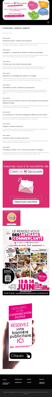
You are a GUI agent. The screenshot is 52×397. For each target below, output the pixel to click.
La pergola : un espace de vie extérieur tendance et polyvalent (23, 52)
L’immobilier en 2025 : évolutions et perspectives (19, 87)
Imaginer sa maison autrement (13, 126)
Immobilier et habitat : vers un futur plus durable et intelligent (23, 150)
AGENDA (29, 379)
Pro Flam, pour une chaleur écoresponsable (17, 64)
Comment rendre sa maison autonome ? (16, 138)
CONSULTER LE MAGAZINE (6, 383)
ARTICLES (41, 379)
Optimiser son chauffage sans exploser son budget (19, 76)
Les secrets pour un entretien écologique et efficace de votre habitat (25, 115)
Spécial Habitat (6, 38)
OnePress (29, 392)
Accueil (4, 33)
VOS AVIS (29, 382)
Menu (48, 22)
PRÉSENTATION (18, 379)
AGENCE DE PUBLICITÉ (42, 383)
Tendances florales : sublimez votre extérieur (17, 41)
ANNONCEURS (18, 382)
